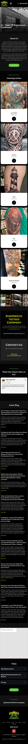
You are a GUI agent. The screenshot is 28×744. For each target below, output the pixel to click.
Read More (3, 427)
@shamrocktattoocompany (14, 702)
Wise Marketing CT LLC (20, 739)
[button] (11, 3)
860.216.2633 (14, 354)
